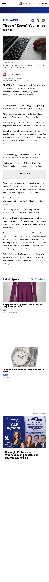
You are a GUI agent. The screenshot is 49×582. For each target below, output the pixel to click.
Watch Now (42, 3)
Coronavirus (10, 20)
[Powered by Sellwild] (43, 413)
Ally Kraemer (15, 74)
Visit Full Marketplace (38, 279)
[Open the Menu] (4, 3)
